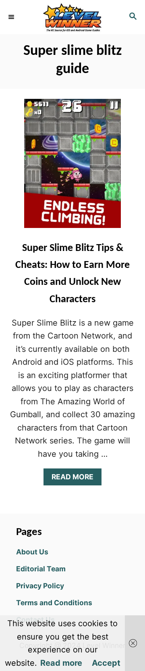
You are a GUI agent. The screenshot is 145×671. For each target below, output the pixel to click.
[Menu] (12, 17)
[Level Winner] (72, 17)
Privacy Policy (40, 585)
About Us (32, 552)
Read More (76, 478)
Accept (106, 663)
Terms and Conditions (54, 602)
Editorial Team (41, 568)
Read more (61, 663)
